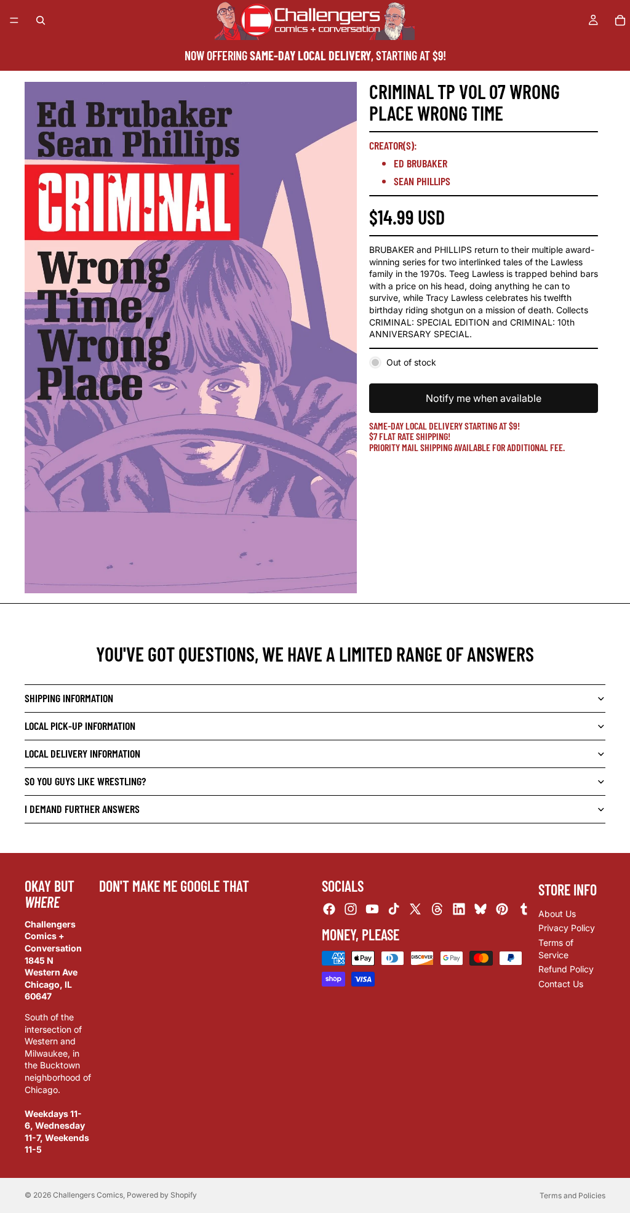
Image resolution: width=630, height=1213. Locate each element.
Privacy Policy (566, 928)
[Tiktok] (393, 909)
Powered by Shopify (162, 1194)
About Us (557, 913)
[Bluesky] (480, 909)
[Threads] (437, 909)
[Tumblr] (523, 909)
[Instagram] (350, 909)
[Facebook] (329, 909)
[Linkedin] (459, 909)
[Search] (40, 20)
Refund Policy (566, 969)
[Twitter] (415, 909)
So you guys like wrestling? (85, 781)
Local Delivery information (82, 753)
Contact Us (560, 984)
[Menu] (14, 20)
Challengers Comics (88, 1194)
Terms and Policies (572, 1195)
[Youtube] (372, 909)
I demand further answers (82, 808)
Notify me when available (483, 398)
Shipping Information (69, 698)
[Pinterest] (502, 909)
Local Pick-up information (80, 725)
